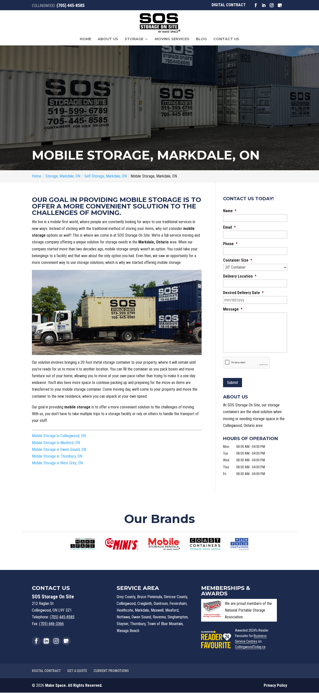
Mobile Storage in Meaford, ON (56, 442)
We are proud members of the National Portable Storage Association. (248, 610)
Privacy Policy (275, 685)
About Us (108, 39)
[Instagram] (56, 641)
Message (232, 309)
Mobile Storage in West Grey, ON (57, 463)
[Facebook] (36, 641)
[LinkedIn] (46, 641)
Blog (201, 39)
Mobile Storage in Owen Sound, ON (59, 449)
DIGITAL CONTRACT (229, 4)
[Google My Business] (66, 641)
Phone (230, 243)
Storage (134, 39)
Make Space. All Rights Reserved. (73, 685)
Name (230, 210)
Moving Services (172, 39)
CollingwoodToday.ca (250, 647)
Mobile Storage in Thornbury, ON (57, 456)
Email (229, 227)
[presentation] (246, 362)
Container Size (237, 260)
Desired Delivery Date (243, 292)
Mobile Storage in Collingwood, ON (59, 435)
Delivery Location (239, 276)
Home (85, 39)
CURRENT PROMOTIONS (111, 671)
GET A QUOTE (77, 671)
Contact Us (226, 39)
